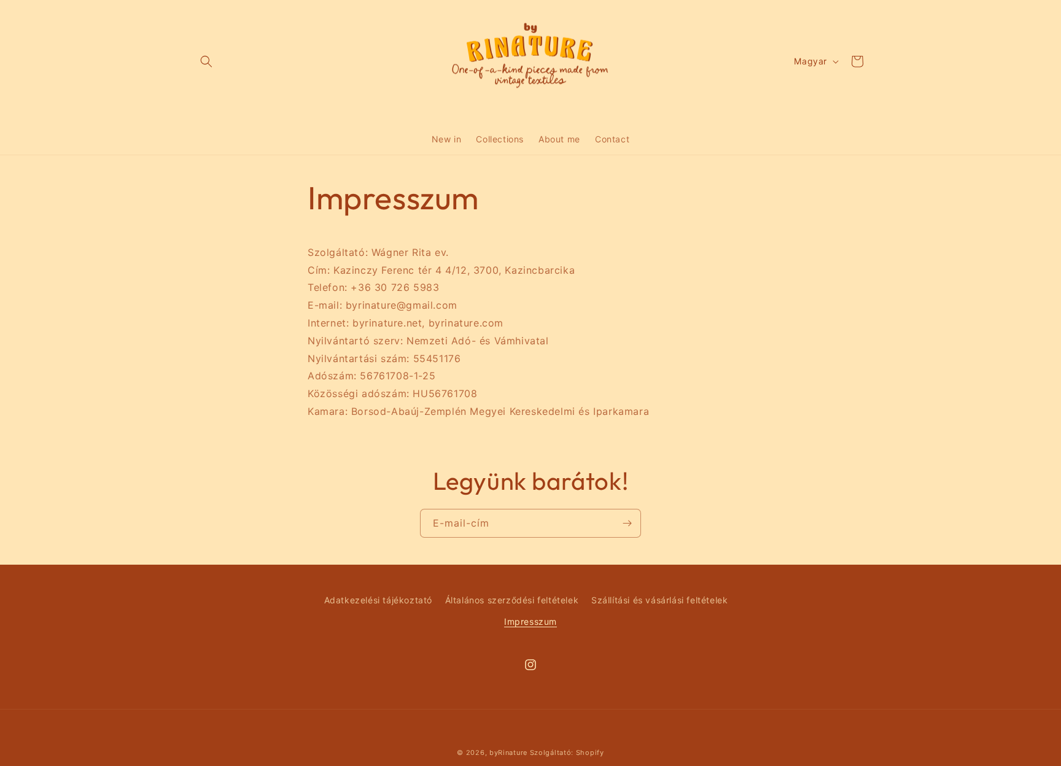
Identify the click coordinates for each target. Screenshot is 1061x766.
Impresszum (530, 621)
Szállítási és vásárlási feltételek (659, 600)
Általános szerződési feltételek (512, 600)
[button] (206, 61)
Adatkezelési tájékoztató (378, 600)
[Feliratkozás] (626, 523)
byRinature (508, 752)
